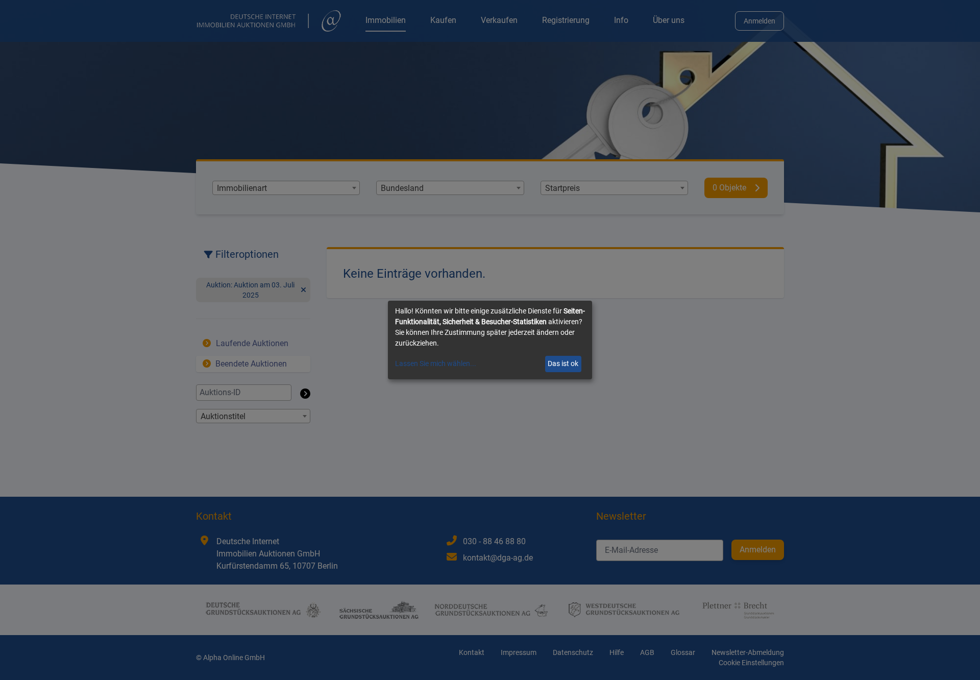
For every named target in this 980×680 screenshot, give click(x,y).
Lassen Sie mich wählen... (435, 363)
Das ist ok (563, 363)
